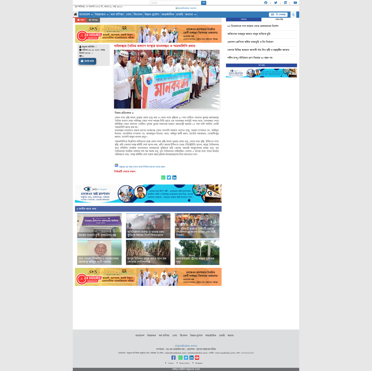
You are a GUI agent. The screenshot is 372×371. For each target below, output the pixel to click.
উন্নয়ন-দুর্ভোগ (152, 14)
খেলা (128, 14)
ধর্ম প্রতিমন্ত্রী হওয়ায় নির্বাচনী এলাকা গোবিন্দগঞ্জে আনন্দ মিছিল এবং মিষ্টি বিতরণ (195, 232)
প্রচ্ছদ (82, 20)
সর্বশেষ (243, 19)
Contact (171, 363)
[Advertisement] (148, 306)
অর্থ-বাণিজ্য (117, 14)
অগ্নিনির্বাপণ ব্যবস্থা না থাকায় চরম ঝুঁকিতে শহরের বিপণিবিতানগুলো (145, 234)
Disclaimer (199, 363)
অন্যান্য (189, 14)
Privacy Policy (184, 363)
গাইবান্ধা (94, 20)
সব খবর (261, 65)
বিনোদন (138, 14)
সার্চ (204, 2)
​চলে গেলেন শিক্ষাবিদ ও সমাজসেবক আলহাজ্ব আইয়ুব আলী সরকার (99, 260)
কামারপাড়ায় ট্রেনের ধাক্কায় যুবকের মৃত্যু (195, 260)
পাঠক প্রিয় (279, 19)
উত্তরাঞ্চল (100, 14)
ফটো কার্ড (89, 61)
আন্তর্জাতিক (167, 14)
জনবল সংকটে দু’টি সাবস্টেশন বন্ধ (97, 235)
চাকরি (179, 14)
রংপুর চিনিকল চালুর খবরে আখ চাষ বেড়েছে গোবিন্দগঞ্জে (146, 260)
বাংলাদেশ (84, 14)
